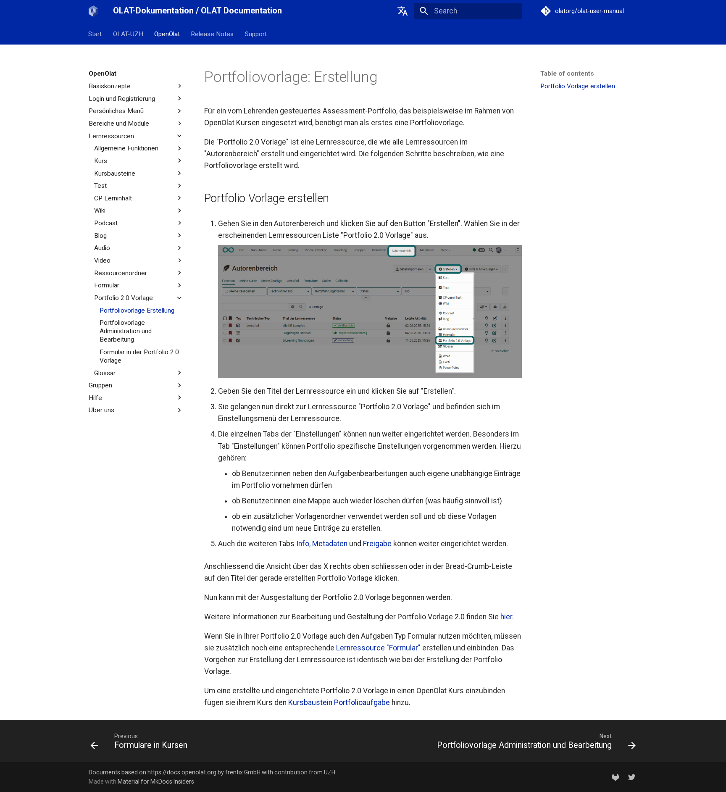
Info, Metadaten (321, 543)
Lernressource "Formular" (378, 648)
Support (256, 33)
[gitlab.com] (615, 776)
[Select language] (403, 11)
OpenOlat (167, 33)
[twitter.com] (632, 776)
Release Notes (212, 33)
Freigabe (377, 543)
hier (506, 617)
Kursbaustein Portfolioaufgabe (339, 702)
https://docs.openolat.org (181, 772)
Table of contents (567, 73)
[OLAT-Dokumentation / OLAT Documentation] (93, 11)
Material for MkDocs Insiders (156, 781)
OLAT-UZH (128, 33)
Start (95, 33)
